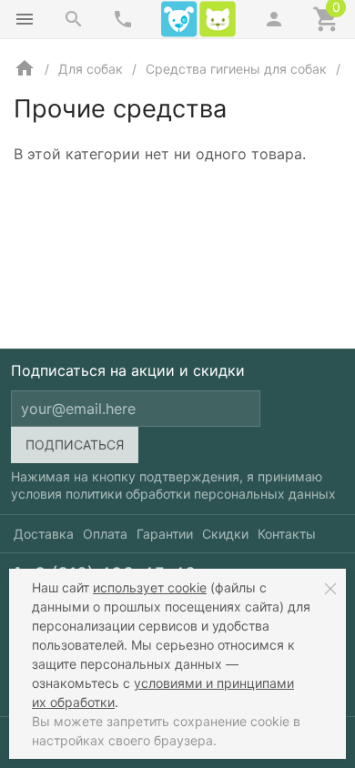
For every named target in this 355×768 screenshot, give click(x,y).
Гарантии (165, 533)
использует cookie (150, 587)
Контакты (287, 533)
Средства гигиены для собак (236, 68)
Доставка (44, 533)
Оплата (105, 533)
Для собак (90, 68)
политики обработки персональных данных (201, 493)
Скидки (225, 533)
